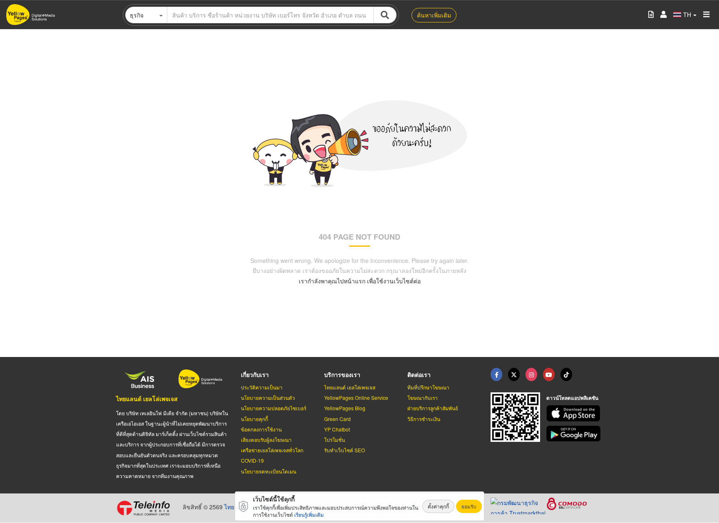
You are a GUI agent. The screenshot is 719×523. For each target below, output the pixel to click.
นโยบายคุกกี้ (254, 418)
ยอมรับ (468, 506)
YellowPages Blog (344, 407)
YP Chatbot (337, 429)
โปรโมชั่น (334, 439)
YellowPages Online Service (356, 397)
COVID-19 (252, 460)
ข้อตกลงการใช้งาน (261, 429)
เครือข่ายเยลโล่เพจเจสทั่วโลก (272, 450)
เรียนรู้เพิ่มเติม (309, 514)
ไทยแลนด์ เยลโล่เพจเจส (147, 398)
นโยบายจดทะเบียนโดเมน (268, 471)
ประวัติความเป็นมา (262, 387)
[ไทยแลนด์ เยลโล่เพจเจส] (514, 374)
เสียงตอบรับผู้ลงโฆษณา (266, 439)
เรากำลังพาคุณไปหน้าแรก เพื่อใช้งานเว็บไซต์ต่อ (360, 281)
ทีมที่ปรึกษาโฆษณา (428, 387)
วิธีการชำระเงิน (423, 418)
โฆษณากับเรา (422, 397)
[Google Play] (574, 434)
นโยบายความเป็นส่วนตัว (268, 397)
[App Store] (574, 413)
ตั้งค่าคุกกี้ (438, 506)
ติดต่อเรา (419, 374)
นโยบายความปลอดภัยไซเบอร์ (273, 407)
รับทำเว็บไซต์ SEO (344, 450)
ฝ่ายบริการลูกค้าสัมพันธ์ (432, 407)
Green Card (337, 418)
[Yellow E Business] (496, 374)
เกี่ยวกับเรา (255, 374)
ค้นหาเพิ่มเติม (434, 15)
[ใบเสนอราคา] (651, 15)
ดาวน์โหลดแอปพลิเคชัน (572, 398)
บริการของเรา (342, 374)
